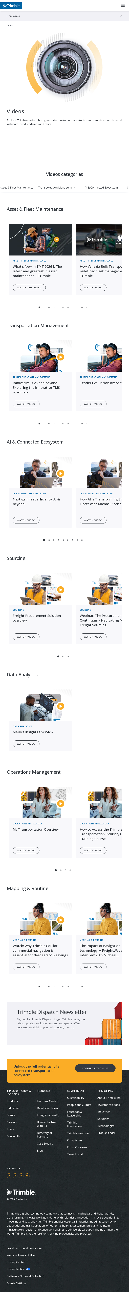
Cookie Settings (17, 1283)
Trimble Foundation (74, 1124)
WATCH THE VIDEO (29, 287)
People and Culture (79, 1105)
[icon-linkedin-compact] (9, 1176)
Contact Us (13, 1136)
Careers (12, 1122)
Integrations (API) (48, 1115)
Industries (13, 1108)
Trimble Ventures (78, 1133)
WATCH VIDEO (93, 287)
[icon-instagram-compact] (15, 1176)
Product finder (106, 1133)
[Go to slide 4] (53, 307)
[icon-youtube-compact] (27, 1176)
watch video (26, 403)
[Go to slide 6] (63, 307)
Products (12, 1101)
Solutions (103, 1119)
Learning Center (47, 1101)
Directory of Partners (44, 1134)
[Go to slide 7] (68, 307)
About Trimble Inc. (109, 1098)
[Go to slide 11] (86, 307)
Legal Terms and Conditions (24, 1248)
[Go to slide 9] (77, 307)
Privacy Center (16, 1262)
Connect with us (95, 1068)
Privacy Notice (16, 1269)
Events (11, 1115)
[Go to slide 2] (44, 307)
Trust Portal (75, 1154)
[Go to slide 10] (82, 307)
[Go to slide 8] (72, 307)
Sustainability (75, 1098)
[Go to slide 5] (58, 307)
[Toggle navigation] (120, 16)
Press (10, 1129)
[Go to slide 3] (49, 307)
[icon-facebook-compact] (21, 1176)
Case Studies (45, 1143)
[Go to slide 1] (39, 307)
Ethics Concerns (77, 1147)
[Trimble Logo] (11, 5)
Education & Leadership (74, 1113)
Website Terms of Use (21, 1255)
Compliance (74, 1140)
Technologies (106, 1126)
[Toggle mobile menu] (123, 5)
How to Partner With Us (46, 1124)
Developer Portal (47, 1108)
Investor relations (108, 1105)
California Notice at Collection (25, 1276)
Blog (40, 1150)
